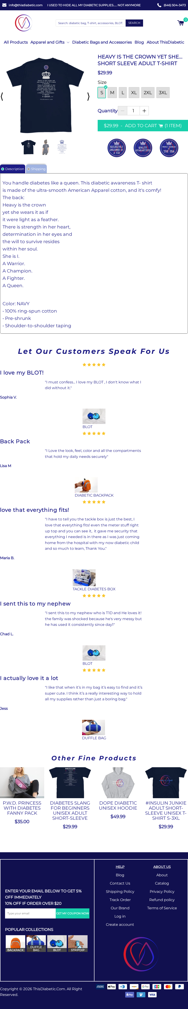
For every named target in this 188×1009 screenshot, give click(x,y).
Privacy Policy (162, 891)
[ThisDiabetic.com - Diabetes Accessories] (23, 23)
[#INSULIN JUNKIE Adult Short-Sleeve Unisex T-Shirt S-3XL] (166, 782)
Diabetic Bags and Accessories (102, 42)
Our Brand (120, 908)
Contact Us (120, 883)
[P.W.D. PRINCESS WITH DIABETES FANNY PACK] (22, 782)
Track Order (120, 900)
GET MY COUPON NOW (72, 913)
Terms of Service (162, 908)
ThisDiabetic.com (49, 989)
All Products (16, 42)
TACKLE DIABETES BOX (94, 589)
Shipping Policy (120, 891)
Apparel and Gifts (47, 42)
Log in (120, 916)
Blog (139, 42)
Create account (120, 924)
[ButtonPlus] (144, 110)
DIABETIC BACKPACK (94, 495)
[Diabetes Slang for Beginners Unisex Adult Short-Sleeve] (70, 782)
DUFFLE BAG (94, 738)
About (162, 875)
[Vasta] (141, 954)
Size (102, 82)
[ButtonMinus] (122, 110)
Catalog (162, 883)
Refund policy (162, 900)
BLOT (87, 427)
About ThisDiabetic (165, 42)
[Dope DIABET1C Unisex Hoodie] (118, 782)
